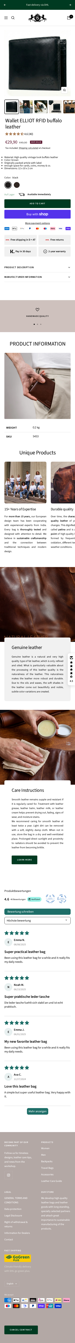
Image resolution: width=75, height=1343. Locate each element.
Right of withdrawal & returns (16, 1224)
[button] (14, 134)
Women (45, 1148)
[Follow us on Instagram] (8, 1175)
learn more (24, 859)
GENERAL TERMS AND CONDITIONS (15, 1200)
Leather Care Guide (51, 1181)
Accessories (47, 1174)
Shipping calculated (28, 148)
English (10, 1283)
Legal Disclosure (13, 1215)
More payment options (37, 223)
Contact (8, 1239)
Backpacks (46, 1161)
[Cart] (69, 17)
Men (43, 1155)
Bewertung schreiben (20, 912)
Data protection (12, 1209)
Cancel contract (21, 1329)
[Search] (13, 17)
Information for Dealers (17, 1233)
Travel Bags (47, 1168)
